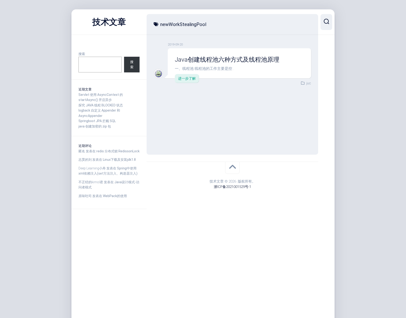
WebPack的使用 (115, 196)
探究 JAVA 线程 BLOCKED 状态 (100, 105)
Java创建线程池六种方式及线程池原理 (227, 59)
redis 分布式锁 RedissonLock (118, 151)
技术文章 (109, 22)
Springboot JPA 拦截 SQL (97, 121)
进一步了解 (187, 78)
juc (308, 83)
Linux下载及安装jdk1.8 (119, 159)
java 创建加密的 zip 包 (94, 126)
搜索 (81, 54)
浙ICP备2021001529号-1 (232, 187)
